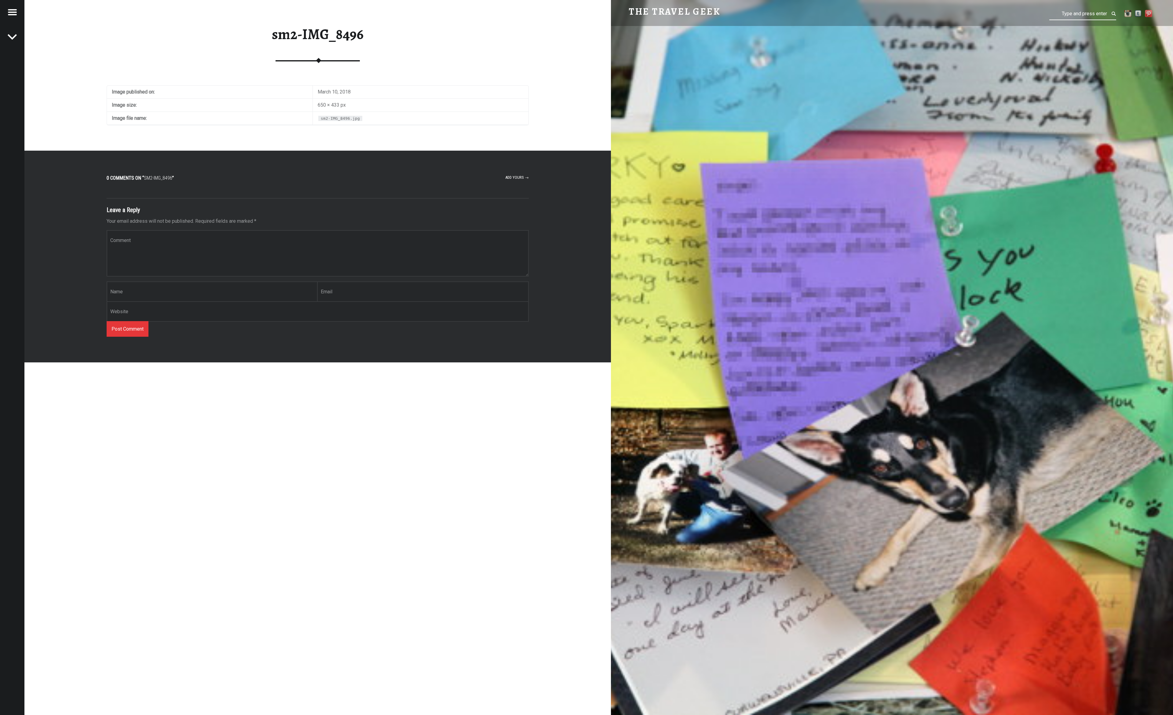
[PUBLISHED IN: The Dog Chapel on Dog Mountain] (12, 36)
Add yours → (517, 177)
